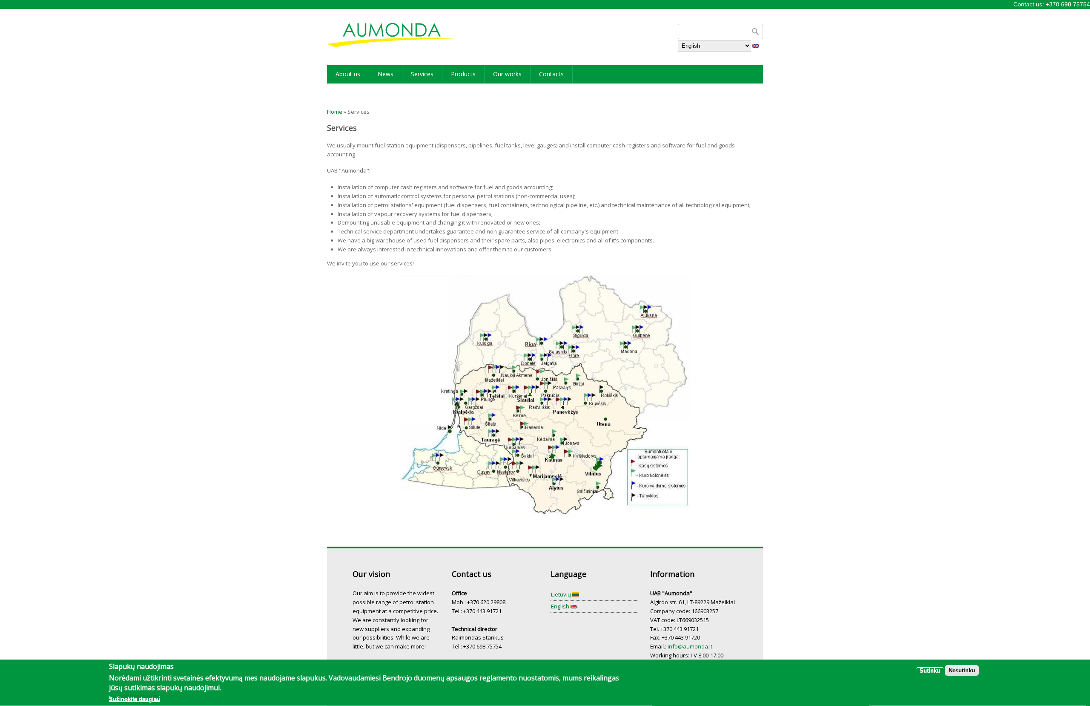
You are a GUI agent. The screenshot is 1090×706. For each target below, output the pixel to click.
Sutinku (930, 671)
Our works (507, 74)
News (385, 74)
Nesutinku (962, 671)
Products (463, 74)
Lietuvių (561, 594)
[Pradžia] (390, 35)
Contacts (551, 74)
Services (422, 74)
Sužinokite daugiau (134, 699)
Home (334, 111)
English (561, 606)
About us (348, 74)
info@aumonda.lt (690, 646)
